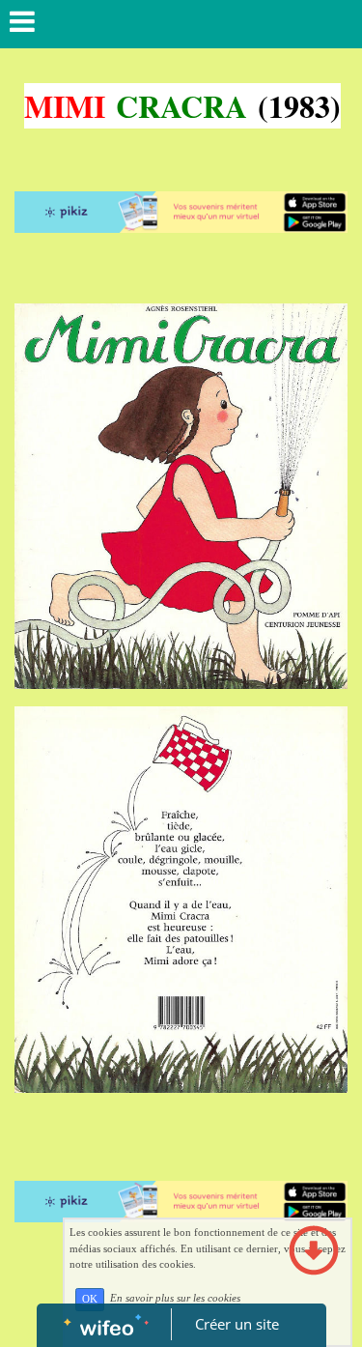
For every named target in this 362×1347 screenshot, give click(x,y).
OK (89, 1299)
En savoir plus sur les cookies (175, 1298)
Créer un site (237, 1323)
